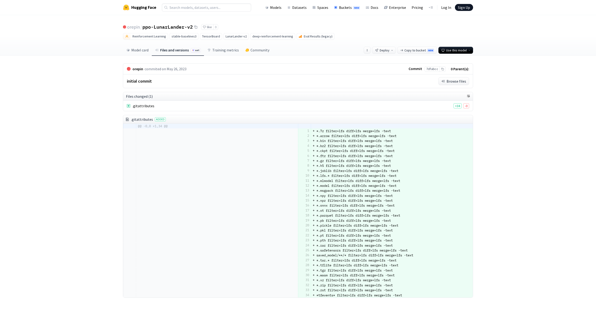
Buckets (349, 7)
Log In (446, 7)
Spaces (322, 7)
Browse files (456, 81)
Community (260, 50)
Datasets (299, 7)
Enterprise (397, 7)
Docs (374, 7)
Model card (140, 50)
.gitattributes (143, 106)
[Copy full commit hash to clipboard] (442, 69)
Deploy (384, 50)
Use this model (456, 50)
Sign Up (464, 7)
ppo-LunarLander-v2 (167, 26)
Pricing (417, 7)
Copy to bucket (418, 50)
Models (275, 7)
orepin (133, 27)
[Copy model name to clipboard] (195, 27)
